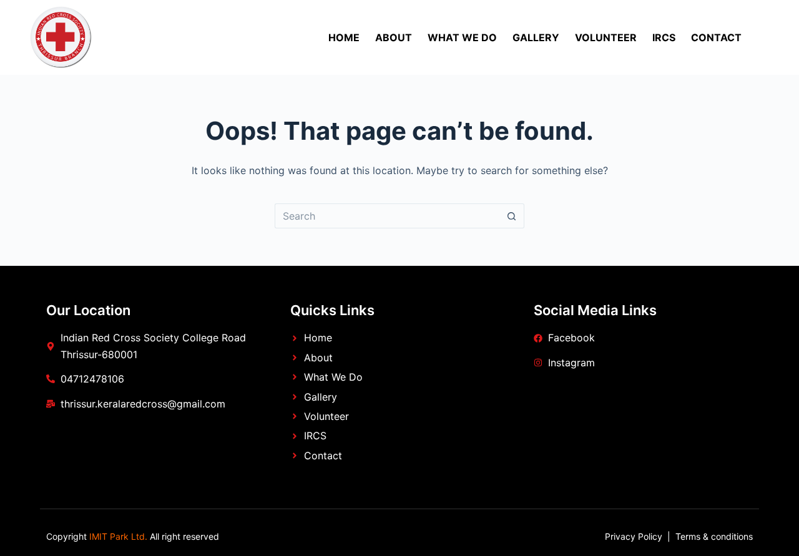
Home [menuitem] (344, 37)
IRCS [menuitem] (663, 37)
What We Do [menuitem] (462, 37)
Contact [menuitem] (716, 37)
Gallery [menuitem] (535, 37)
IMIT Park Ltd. (117, 536)
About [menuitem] (393, 37)
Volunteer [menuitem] (606, 37)
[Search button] (511, 215)
